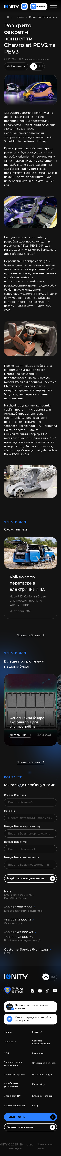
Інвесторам (10, 1041)
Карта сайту (38, 1084)
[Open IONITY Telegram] (24, 6)
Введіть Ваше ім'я (15, 795)
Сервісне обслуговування (41, 1042)
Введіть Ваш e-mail (15, 841)
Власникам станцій (42, 1096)
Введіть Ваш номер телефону (22, 826)
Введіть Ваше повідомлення (21, 857)
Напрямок (10, 810)
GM (6, 386)
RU (41, 66)
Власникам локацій (14, 1105)
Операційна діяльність (44, 1063)
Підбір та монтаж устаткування (13, 1063)
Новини (19, 17)
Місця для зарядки (42, 1074)
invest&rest (38, 1053)
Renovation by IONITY (15, 1074)
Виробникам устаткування (11, 1085)
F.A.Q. (35, 1105)
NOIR (6, 1053)
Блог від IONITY (12, 1096)
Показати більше (28, 635)
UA (34, 66)
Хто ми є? (37, 1032)
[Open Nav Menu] (53, 6)
